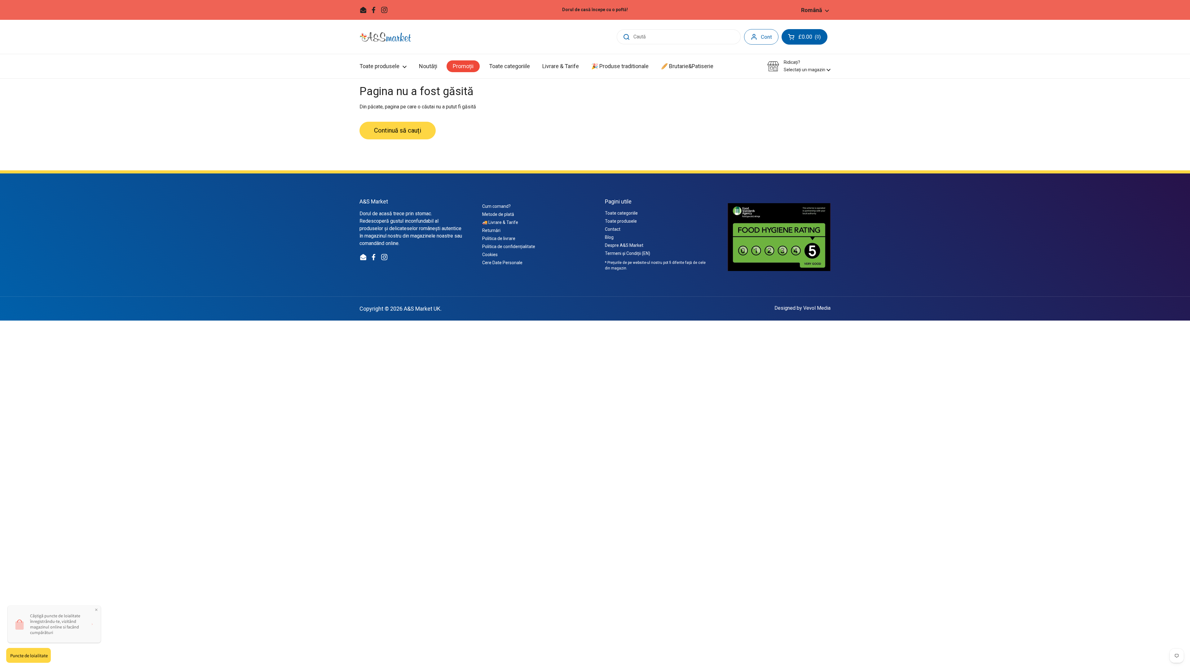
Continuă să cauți (397, 130)
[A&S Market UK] (385, 37)
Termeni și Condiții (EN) (627, 253)
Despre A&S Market (624, 245)
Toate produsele (621, 221)
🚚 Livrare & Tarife (500, 222)
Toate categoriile (621, 213)
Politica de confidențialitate (508, 246)
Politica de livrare (498, 238)
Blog (609, 237)
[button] (799, 66)
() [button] (812, 38)
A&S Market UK (422, 308)
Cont (766, 37)
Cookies (490, 254)
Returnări (491, 230)
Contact (612, 229)
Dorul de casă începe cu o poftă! (595, 9)
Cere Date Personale (502, 262)
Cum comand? (496, 206)
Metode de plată (498, 214)
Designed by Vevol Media (802, 308)
